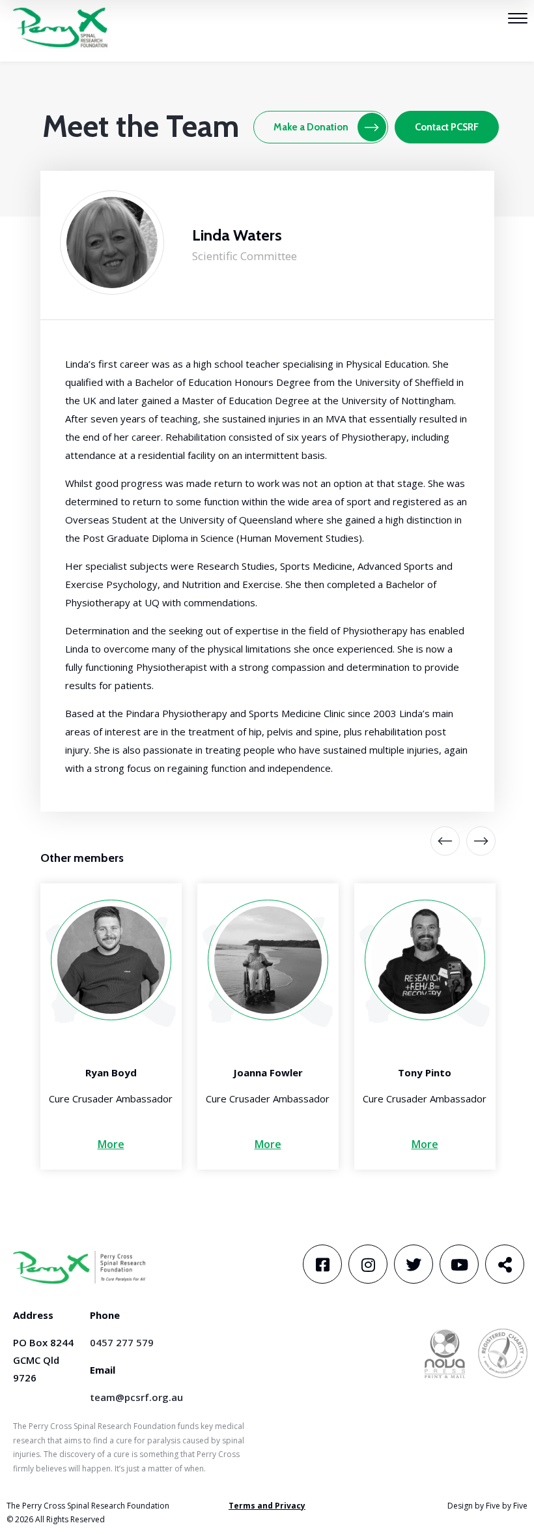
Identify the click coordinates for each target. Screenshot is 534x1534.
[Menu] (517, 20)
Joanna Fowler (268, 1072)
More (111, 1144)
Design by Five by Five (487, 1505)
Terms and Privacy (267, 1505)
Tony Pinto (424, 1072)
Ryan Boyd (111, 1072)
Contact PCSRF (447, 127)
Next (471, 841)
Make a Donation (311, 127)
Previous (445, 841)
